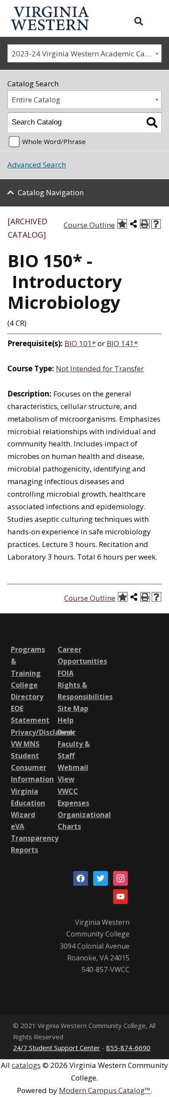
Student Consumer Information (32, 767)
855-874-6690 (128, 1047)
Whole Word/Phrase (54, 141)
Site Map (73, 708)
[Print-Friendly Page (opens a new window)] (145, 224)
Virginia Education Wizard (28, 802)
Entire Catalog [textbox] (36, 100)
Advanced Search (36, 165)
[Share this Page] (133, 224)
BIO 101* (80, 343)
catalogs (26, 1065)
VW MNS (25, 744)
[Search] (152, 122)
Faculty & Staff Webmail (74, 755)
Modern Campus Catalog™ (104, 1090)
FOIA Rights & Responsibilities (85, 684)
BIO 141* (122, 343)
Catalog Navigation (51, 192)
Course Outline (89, 225)
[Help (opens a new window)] (156, 224)
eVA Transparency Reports (34, 838)
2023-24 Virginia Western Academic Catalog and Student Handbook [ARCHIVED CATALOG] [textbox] (86, 54)
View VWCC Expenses (73, 790)
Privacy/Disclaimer (43, 732)
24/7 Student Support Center (56, 1047)
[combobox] (84, 53)
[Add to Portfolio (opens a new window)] (122, 224)
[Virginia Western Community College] (50, 18)
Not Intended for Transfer (100, 368)
